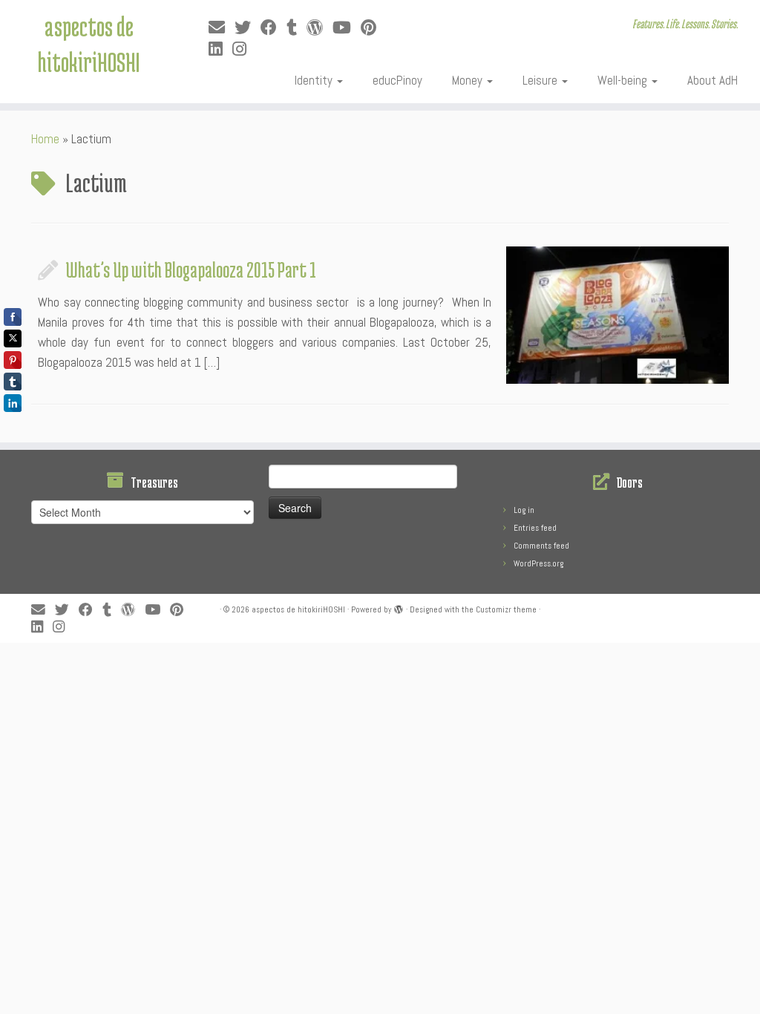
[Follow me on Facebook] (273, 28)
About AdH (712, 80)
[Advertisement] (360, 676)
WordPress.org (538, 563)
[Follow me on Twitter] (248, 28)
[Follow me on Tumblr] (296, 28)
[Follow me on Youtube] (346, 28)
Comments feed (541, 545)
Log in (524, 510)
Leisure (541, 80)
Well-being (623, 80)
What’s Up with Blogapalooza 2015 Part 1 (190, 269)
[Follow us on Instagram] (244, 49)
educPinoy (397, 80)
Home (45, 139)
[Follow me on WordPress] (319, 28)
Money (468, 80)
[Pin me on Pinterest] (373, 28)
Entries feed (535, 528)
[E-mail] (222, 28)
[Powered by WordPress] (398, 607)
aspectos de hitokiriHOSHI (89, 43)
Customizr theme (506, 609)
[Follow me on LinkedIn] (220, 49)
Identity (315, 80)
